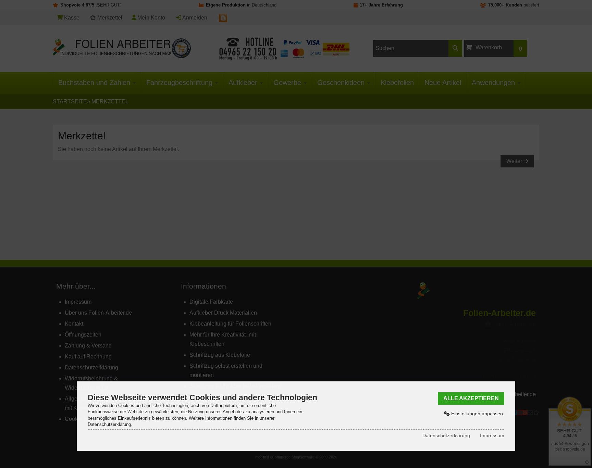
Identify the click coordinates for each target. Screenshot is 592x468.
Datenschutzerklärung (446, 435)
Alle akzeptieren (471, 398)
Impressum (492, 435)
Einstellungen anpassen (476, 413)
